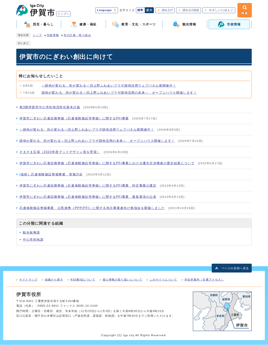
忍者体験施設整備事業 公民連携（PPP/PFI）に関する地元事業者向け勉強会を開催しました (92, 208)
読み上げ (167, 10)
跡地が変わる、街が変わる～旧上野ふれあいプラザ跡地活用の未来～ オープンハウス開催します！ (119, 92)
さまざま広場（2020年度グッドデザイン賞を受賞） (59, 152)
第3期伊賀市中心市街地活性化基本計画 (49, 107)
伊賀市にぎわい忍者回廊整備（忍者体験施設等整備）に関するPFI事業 (74, 118)
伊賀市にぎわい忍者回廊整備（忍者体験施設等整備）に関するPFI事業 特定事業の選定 (88, 185)
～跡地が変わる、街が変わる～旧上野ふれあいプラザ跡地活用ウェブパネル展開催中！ (109, 85)
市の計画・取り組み (77, 35)
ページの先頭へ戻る (235, 268)
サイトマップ (28, 279)
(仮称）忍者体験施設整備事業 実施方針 (51, 174)
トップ (37, 35)
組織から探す (54, 279)
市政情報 (53, 35)
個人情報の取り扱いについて (122, 279)
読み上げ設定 (191, 10)
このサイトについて (163, 279)
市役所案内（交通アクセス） (204, 279)
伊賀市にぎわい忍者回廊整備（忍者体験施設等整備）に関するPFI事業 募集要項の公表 (88, 196)
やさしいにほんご (221, 10)
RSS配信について (82, 279)
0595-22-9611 (48, 305)
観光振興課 (31, 232)
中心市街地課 (33, 239)
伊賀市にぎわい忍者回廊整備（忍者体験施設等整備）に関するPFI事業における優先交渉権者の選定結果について (106, 163)
